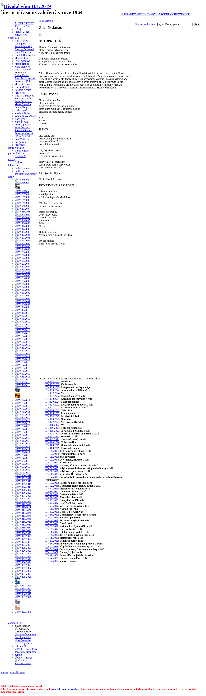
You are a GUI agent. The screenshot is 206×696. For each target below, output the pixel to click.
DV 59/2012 (51, 535)
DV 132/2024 (52, 393)
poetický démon (16, 153)
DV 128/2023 (52, 404)
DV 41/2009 (51, 552)
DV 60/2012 (51, 532)
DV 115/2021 (52, 430)
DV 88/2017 (51, 471)
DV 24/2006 (51, 558)
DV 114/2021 (52, 433)
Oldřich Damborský (25, 55)
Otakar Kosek (22, 75)
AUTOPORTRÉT (24, 23)
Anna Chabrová (23, 69)
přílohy (11, 159)
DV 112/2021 (52, 439)
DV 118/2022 (52, 425)
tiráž (154, 24)
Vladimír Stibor (22, 113)
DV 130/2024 (52, 398)
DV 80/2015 (51, 491)
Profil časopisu (22, 168)
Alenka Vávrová (23, 130)
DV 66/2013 (51, 514)
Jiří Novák (20, 92)
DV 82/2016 (51, 485)
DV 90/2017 (51, 465)
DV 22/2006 (51, 561)
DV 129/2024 (52, 401)
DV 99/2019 (51, 451)
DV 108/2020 (52, 442)
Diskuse (19, 162)
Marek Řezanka (23, 104)
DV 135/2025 (52, 387)
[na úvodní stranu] (26, 6)
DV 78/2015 (51, 497)
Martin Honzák (22, 63)
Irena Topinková (23, 124)
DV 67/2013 (51, 511)
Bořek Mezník (22, 87)
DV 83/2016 (51, 482)
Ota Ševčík (20, 156)
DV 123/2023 (52, 419)
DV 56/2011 (51, 543)
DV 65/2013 (51, 517)
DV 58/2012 (51, 537)
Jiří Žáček (20, 144)
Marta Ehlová (21, 58)
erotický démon (16, 147)
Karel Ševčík (21, 121)
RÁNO (18, 29)
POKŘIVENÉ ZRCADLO (22, 33)
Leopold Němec (23, 89)
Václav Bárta (21, 40)
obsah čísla (13, 37)
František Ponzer (23, 101)
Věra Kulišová (22, 150)
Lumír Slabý (21, 107)
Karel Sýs (20, 118)
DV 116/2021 (52, 427)
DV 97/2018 (51, 453)
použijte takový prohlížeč (66, 689)
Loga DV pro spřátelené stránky (26, 172)
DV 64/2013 (51, 520)
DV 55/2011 (51, 546)
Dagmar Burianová (24, 49)
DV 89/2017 (51, 468)
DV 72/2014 (51, 503)
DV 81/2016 (51, 488)
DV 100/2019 (52, 448)
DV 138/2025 (52, 381)
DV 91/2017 (51, 462)
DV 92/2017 (51, 459)
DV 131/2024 (52, 396)
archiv (147, 24)
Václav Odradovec (24, 95)
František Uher (22, 127)
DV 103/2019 (52, 445)
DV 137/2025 (52, 384)
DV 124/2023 (52, 416)
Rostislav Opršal (23, 98)
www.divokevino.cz (11, 680)
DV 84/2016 (51, 477)
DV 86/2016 (51, 474)
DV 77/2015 (51, 500)
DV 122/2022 (52, 422)
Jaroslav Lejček (22, 81)
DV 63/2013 (51, 523)
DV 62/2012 (51, 526)
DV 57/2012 (51, 540)
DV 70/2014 (51, 508)
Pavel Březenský (23, 46)
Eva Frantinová (22, 61)
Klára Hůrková (22, 66)
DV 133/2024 (52, 390)
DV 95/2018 (51, 456)
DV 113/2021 (52, 436)
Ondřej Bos (20, 43)
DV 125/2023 (52, 413)
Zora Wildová (22, 139)
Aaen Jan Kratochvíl (25, 78)
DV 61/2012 (51, 529)
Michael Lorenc (23, 84)
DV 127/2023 (52, 407)
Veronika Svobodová (25, 116)
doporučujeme (15, 623)
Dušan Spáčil (21, 110)
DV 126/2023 (52, 410)
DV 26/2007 (51, 555)
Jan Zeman (20, 142)
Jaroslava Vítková (24, 133)
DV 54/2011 (51, 549)
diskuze (138, 24)
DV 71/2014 (51, 506)
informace (13, 165)
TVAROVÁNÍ (22, 26)
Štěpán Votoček (23, 136)
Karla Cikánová (23, 52)
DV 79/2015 (51, 494)
